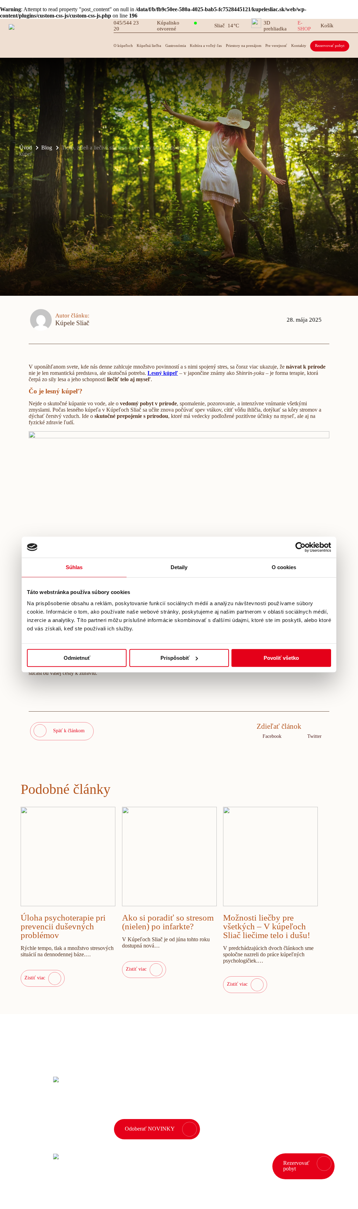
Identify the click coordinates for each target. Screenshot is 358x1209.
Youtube (87, 1194)
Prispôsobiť (174, 658)
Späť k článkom (69, 730)
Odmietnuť (77, 658)
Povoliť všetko (281, 658)
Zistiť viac (34, 977)
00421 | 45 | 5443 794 (136, 1166)
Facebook (272, 736)
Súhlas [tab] (74, 567)
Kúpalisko (168, 26)
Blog (46, 148)
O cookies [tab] (284, 567)
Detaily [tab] (179, 567)
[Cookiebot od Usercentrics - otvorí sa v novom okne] (300, 547)
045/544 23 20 (126, 26)
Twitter (314, 736)
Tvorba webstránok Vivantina (316, 1189)
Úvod (25, 148)
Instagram (27, 1194)
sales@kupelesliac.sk (205, 1166)
